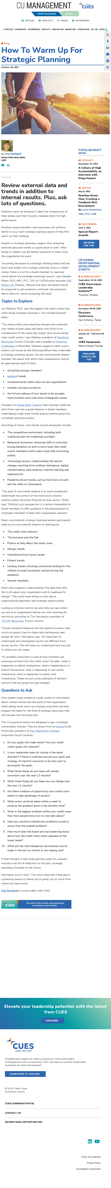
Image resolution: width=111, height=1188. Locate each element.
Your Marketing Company (45, 731)
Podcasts (47, 20)
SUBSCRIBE (52, 1020)
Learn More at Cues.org (25, 1074)
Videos (64, 20)
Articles (29, 20)
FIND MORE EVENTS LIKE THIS (89, 356)
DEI (96, 29)
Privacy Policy (94, 1163)
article (60, 726)
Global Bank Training (29, 405)
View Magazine (47, 14)
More (102, 29)
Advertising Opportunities (23, 1122)
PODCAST (90, 169)
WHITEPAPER (88, 230)
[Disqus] (36, 961)
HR (92, 29)
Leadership (20, 29)
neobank (12, 376)
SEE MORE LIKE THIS (88, 244)
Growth (46, 29)
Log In (69, 14)
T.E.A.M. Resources (12, 621)
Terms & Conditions (91, 1156)
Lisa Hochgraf (13, 153)
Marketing (70, 29)
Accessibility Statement (88, 1169)
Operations (83, 29)
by (80, 209)
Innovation (58, 29)
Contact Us (13, 1113)
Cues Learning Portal (19, 1103)
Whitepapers (82, 20)
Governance (34, 29)
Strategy (8, 29)
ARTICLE (88, 197)
